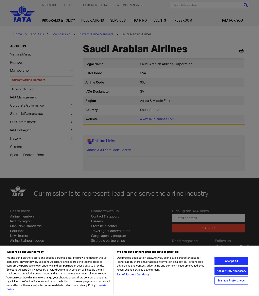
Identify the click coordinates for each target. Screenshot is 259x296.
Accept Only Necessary (231, 270)
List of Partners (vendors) (133, 274)
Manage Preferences (231, 280)
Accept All (231, 261)
